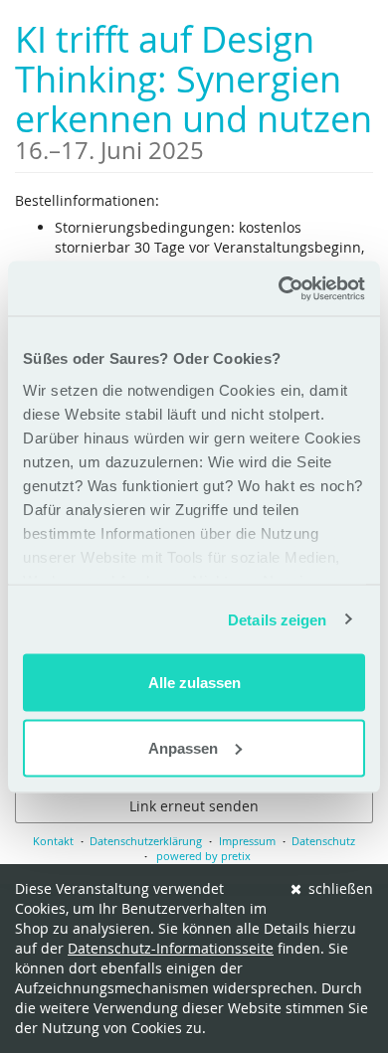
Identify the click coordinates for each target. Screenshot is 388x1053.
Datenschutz (323, 840)
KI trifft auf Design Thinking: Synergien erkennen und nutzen (193, 89)
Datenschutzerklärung (146, 840)
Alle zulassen (194, 682)
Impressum (247, 840)
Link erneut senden (194, 805)
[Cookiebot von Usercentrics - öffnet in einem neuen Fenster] (279, 288)
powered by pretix (203, 855)
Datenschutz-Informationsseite (171, 948)
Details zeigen (277, 619)
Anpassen (183, 747)
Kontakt (53, 840)
